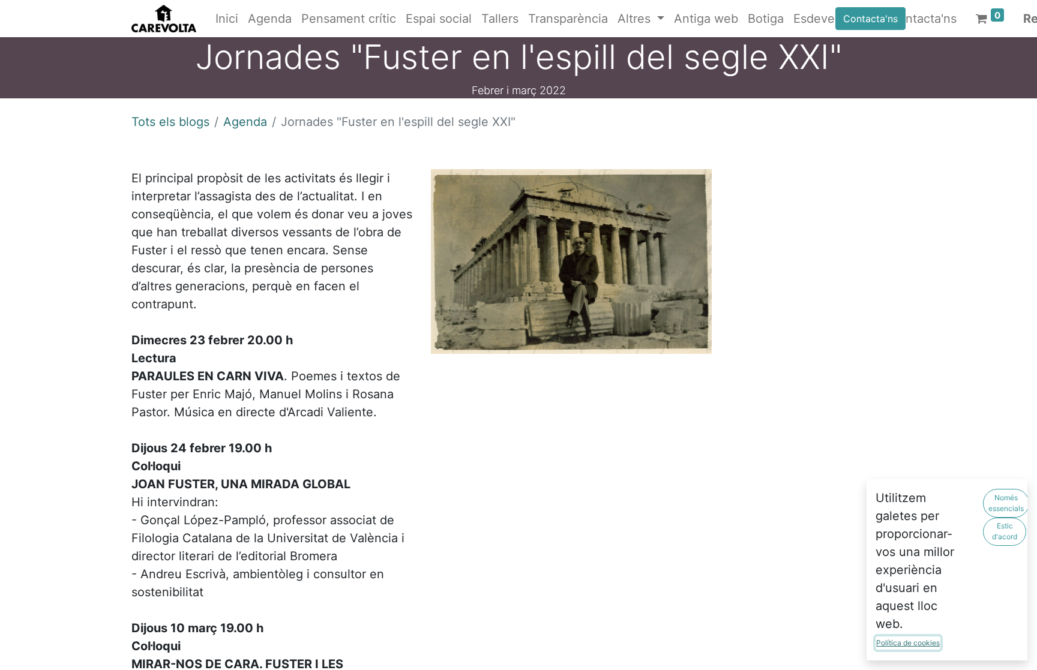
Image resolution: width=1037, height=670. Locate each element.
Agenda (245, 122)
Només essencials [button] (1006, 503)
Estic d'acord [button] (1004, 531)
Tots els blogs (170, 122)
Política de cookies (908, 642)
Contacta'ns (870, 19)
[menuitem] (227, 18)
